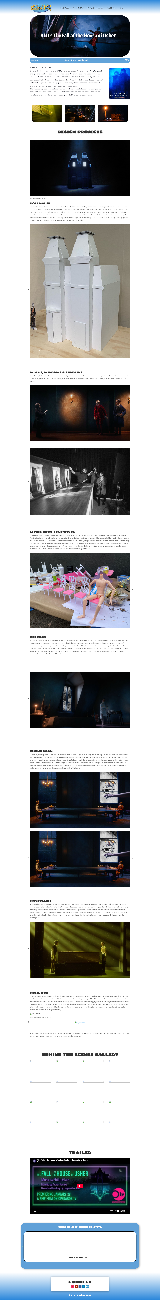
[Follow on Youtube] (76, 1286)
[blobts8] (119, 1095)
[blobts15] (93, 1136)
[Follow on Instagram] (72, 1286)
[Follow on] (87, 1286)
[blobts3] (93, 1075)
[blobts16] (119, 1136)
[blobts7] (93, 1095)
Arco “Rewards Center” (80, 1258)
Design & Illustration (95, 8)
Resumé (122, 8)
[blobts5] (40, 1095)
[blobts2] (66, 1075)
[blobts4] (119, 1075)
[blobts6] (66, 1095)
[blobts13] (40, 1136)
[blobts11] (93, 1116)
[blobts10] (66, 1116)
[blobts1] (40, 1075)
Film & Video (64, 8)
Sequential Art (78, 8)
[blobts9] (40, 1116)
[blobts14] (66, 1136)
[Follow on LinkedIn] (83, 1286)
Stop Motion (111, 8)
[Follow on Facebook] (80, 1286)
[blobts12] (119, 1116)
